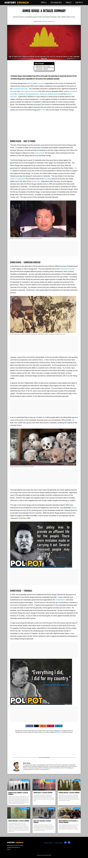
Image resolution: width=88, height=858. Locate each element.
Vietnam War (51, 21)
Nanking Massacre (32, 94)
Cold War (47, 179)
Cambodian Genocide (20, 89)
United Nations (60, 600)
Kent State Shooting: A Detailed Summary (42, 821)
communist (40, 83)
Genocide (44, 21)
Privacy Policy (48, 843)
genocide (13, 91)
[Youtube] (65, 842)
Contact (79, 2)
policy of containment (17, 179)
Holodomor (21, 94)
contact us (58, 732)
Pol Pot (42, 110)
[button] (52, 63)
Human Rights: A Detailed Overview (42, 793)
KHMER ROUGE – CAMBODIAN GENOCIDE (44, 67)
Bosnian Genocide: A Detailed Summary (69, 793)
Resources (56, 2)
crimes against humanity (28, 91)
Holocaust (43, 94)
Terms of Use (59, 843)
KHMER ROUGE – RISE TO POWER (43, 66)
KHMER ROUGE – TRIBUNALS (42, 69)
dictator (74, 508)
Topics (44, 2)
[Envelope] (69, 842)
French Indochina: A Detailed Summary (18, 821)
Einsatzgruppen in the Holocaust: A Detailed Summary (68, 821)
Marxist (30, 83)
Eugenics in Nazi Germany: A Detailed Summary (18, 793)
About (69, 2)
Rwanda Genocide (54, 94)
